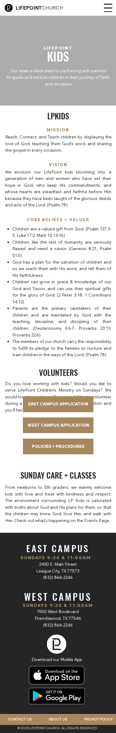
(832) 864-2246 (57, 577)
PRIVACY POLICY (98, 719)
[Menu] (108, 8)
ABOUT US (58, 719)
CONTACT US (20, 719)
